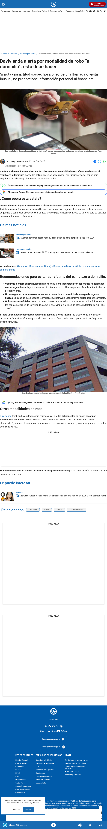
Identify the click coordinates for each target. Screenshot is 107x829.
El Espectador (20, 779)
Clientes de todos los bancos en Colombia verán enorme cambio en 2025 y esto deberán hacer (62, 495)
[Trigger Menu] (3, 4)
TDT (37, 767)
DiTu (17, 776)
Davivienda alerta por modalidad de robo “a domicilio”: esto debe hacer (64, 54)
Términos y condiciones (73, 775)
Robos (46, 510)
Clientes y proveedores (44, 776)
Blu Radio (3, 54)
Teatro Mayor (20, 783)
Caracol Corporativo (22, 789)
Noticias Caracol (21, 760)
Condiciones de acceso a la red (76, 760)
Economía (13, 54)
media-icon (53, 825)
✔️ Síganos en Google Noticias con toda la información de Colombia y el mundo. (45, 402)
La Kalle (18, 770)
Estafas (59, 510)
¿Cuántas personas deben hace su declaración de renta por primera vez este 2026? (57, 238)
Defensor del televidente (45, 763)
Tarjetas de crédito (76, 510)
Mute (80, 825)
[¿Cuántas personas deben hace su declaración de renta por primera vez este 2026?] (7, 238)
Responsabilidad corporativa (75, 763)
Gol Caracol (19, 767)
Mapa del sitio (41, 783)
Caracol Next (20, 793)
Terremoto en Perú (56, 11)
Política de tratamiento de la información (75, 767)
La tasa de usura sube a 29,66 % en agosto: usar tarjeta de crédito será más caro (56, 252)
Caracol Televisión (22, 763)
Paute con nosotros (43, 779)
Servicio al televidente (44, 760)
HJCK (17, 773)
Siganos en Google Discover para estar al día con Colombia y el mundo (41, 192)
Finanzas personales (27, 54)
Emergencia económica (21, 11)
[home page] (53, 4)
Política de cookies (72, 771)
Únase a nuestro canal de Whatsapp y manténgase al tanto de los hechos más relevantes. (50, 185)
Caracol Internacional (23, 786)
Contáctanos (40, 773)
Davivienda (5, 416)
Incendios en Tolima (39, 11)
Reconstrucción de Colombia (76, 11)
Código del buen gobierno (45, 770)
